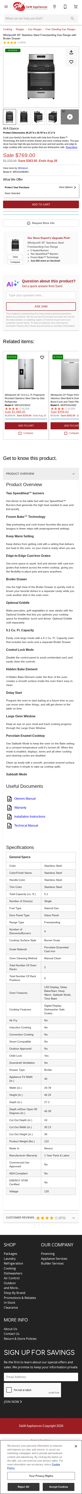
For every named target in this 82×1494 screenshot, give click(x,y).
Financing (48, 1254)
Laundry (10, 1258)
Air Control (11, 1278)
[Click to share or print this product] (71, 52)
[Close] (76, 1446)
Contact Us (11, 1334)
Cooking (7, 29)
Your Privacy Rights (41, 1476)
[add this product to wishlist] (71, 61)
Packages (10, 1254)
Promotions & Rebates (20, 1298)
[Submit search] (72, 18)
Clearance (11, 1307)
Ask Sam (41, 306)
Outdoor (10, 1283)
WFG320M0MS (21, 172)
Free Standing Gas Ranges (61, 29)
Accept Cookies (58, 1486)
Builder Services (52, 1263)
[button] (6, 6)
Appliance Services (54, 1258)
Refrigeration (13, 1263)
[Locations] (54, 6)
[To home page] (30, 6)
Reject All (23, 1486)
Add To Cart (41, 204)
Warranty (20, 807)
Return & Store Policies (20, 1339)
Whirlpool (23, 168)
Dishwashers (13, 1273)
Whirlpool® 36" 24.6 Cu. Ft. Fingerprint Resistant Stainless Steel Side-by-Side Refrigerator (25, 398)
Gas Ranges (35, 29)
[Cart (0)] (75, 6)
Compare (15, 262)
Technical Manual (26, 825)
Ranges (20, 29)
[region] (41, 1467)
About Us (10, 1329)
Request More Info (43, 223)
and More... (11, 1288)
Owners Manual (25, 798)
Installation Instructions (29, 816)
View (15, 257)
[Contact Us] (65, 6)
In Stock (9, 1302)
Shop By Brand (14, 1293)
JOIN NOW (12, 1402)
